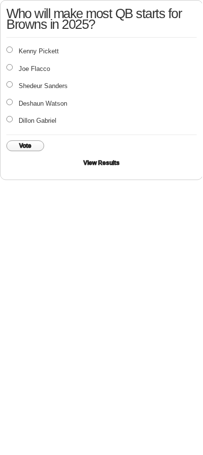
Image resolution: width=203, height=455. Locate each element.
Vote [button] (25, 145)
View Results (101, 162)
